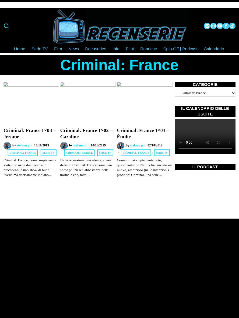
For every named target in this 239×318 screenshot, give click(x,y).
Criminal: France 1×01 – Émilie (143, 133)
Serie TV (48, 152)
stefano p (23, 145)
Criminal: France (23, 152)
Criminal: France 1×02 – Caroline (86, 133)
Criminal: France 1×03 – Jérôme (30, 133)
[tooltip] (207, 26)
